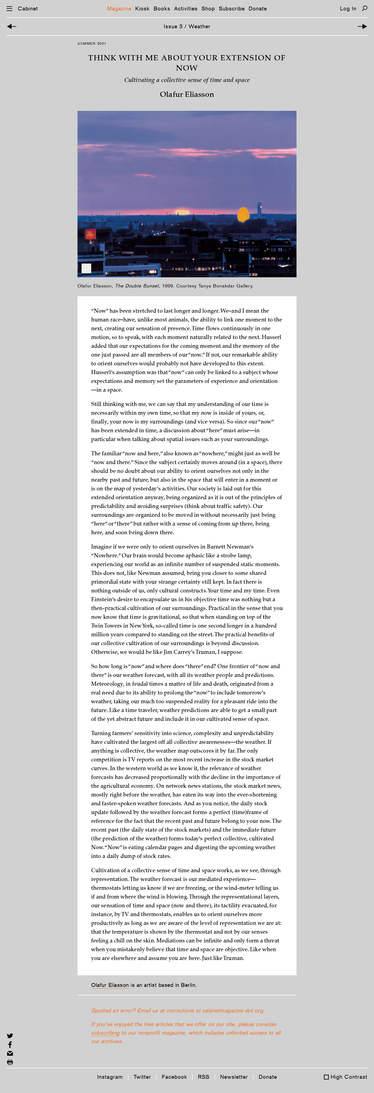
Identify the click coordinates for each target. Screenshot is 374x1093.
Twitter (142, 1077)
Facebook (174, 1077)
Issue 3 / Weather (187, 26)
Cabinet (28, 8)
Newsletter (234, 1077)
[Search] (364, 8)
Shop (208, 8)
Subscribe (232, 8)
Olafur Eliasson (110, 985)
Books (162, 8)
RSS (203, 1077)
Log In (348, 8)
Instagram (110, 1077)
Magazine (119, 8)
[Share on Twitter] (10, 1035)
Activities (186, 8)
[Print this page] (10, 1062)
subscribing (105, 1032)
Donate (258, 8)
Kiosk (142, 8)
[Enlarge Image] (86, 268)
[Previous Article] (12, 26)
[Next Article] (362, 26)
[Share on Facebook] (10, 1044)
